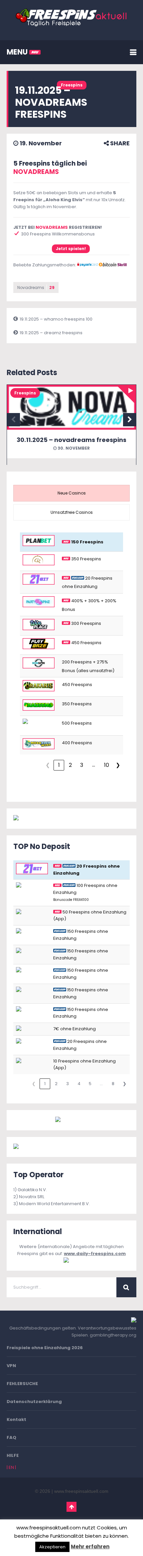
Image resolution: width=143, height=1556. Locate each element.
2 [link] (70, 765)
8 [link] (113, 1083)
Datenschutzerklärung (34, 1401)
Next (129, 419)
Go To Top (71, 1507)
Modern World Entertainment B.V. (54, 1204)
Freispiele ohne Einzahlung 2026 (45, 1347)
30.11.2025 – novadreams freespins (71, 440)
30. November (73, 448)
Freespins (71, 85)
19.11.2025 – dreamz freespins (51, 333)
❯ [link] (118, 765)
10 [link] (106, 765)
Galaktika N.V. (32, 1190)
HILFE (13, 1455)
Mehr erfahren (90, 1546)
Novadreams (36, 287)
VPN (11, 1365)
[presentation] (71, 493)
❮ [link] (48, 765)
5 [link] (90, 1083)
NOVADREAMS (36, 171)
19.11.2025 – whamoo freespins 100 (56, 319)
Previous (13, 419)
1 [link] (59, 765)
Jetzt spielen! (71, 248)
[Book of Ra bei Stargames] (44, 1147)
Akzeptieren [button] (52, 1547)
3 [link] (81, 765)
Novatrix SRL (31, 1197)
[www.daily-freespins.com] (71, 1260)
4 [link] (78, 1083)
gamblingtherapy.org (113, 1335)
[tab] (71, 493)
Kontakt (16, 1419)
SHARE (119, 143)
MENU (18, 52)
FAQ (11, 1437)
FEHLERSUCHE (22, 1383)
